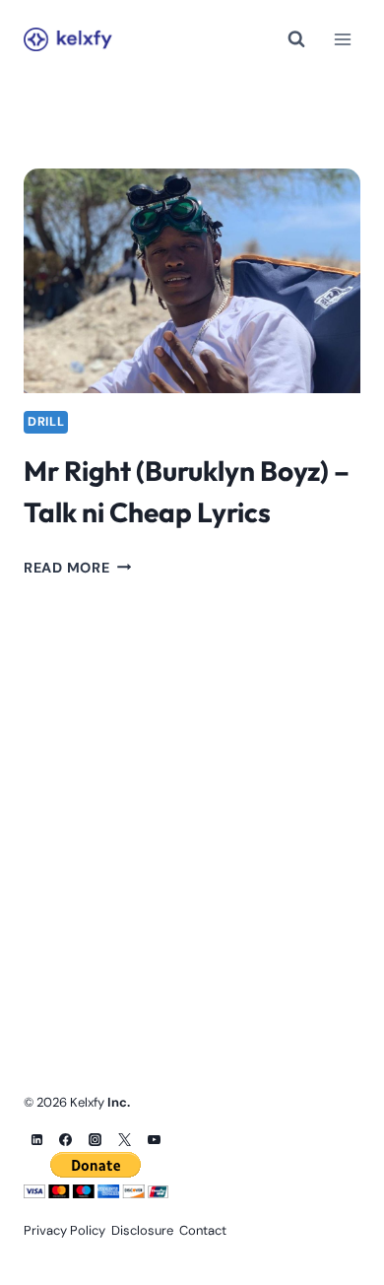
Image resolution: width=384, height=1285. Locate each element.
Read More (77, 567)
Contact (202, 1230)
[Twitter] (125, 1139)
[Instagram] (95, 1139)
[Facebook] (66, 1139)
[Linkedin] (36, 1139)
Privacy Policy (64, 1230)
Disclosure (142, 1230)
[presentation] (192, 281)
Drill (46, 422)
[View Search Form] (296, 39)
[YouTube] (154, 1139)
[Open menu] (342, 39)
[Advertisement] (192, 784)
